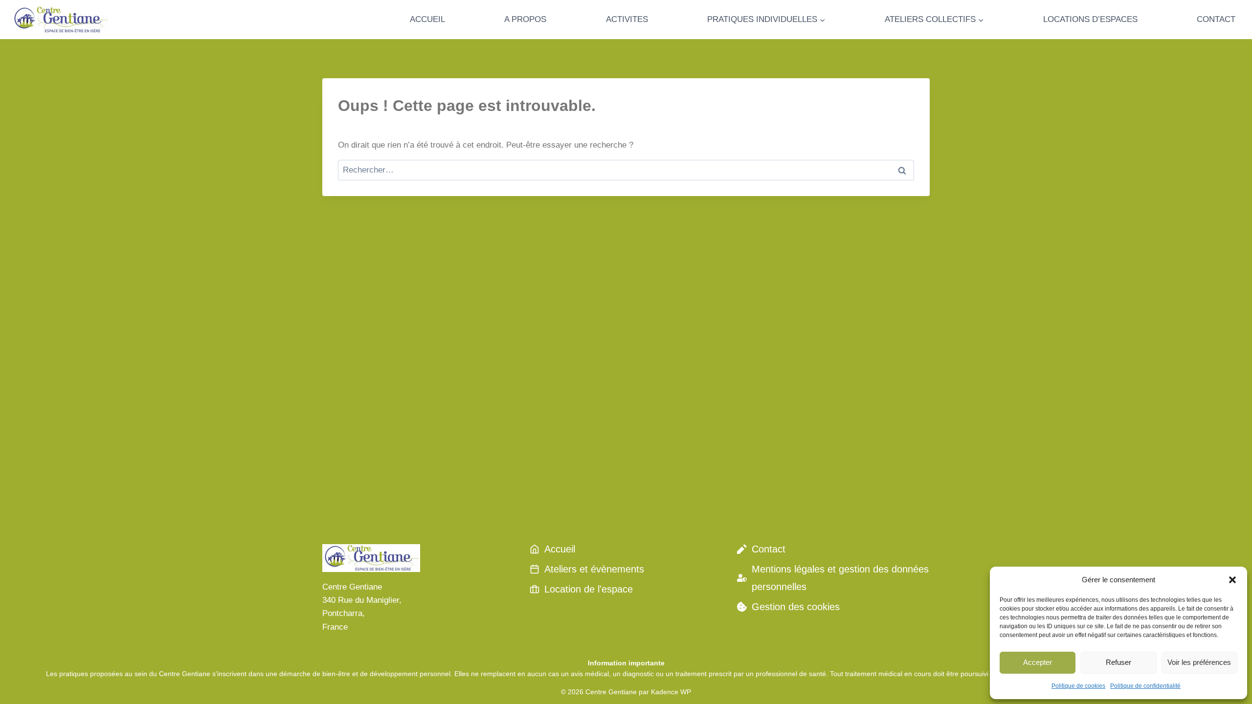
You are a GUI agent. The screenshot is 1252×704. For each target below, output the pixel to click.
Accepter (1037, 662)
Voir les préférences (1199, 662)
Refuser (1118, 662)
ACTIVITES (627, 19)
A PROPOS (525, 19)
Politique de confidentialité (1145, 685)
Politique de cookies (1078, 685)
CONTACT (1216, 19)
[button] (1232, 580)
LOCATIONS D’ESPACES (1090, 19)
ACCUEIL (427, 19)
